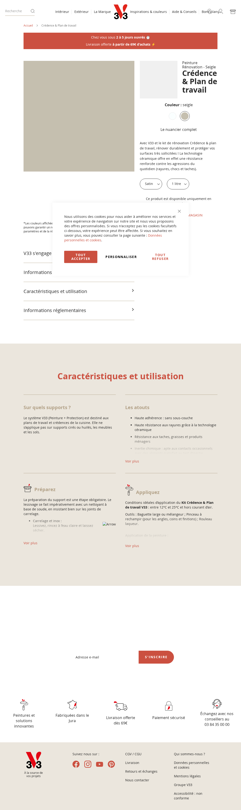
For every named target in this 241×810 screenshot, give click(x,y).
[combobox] (20, 11)
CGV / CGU (133, 754)
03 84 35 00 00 (217, 724)
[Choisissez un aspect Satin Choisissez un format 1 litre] (164, 184)
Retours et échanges (141, 771)
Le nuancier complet (179, 129)
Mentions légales (187, 776)
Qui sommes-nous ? (189, 754)
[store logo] (120, 11)
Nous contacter (137, 780)
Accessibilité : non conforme (188, 795)
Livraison (132, 762)
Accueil (28, 25)
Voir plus (30, 543)
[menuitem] (62, 12)
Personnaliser (121, 256)
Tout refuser (160, 257)
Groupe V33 (183, 785)
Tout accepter (80, 257)
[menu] (83, 12)
